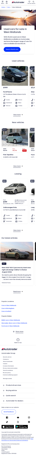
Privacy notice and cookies (10, 368)
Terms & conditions (8, 370)
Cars (8, 7)
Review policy (7, 372)
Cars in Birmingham (7, 308)
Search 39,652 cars (12, 49)
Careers (5, 363)
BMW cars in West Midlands (10, 320)
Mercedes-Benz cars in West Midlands (14, 323)
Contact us (6, 359)
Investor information (8, 366)
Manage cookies (7, 378)
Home (3, 7)
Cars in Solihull (6, 311)
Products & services (13, 385)
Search (33, 3)
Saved (29, 3)
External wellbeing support (10, 375)
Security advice (7, 357)
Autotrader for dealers (14, 401)
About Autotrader (8, 361)
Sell (7, 3)
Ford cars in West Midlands (10, 326)
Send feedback (9, 412)
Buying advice (11, 390)
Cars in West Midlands (8, 305)
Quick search (11, 396)
